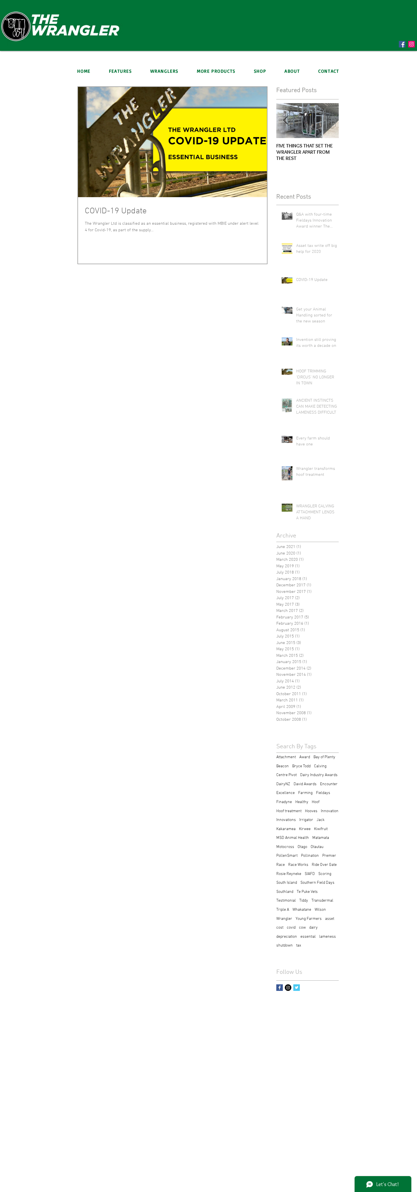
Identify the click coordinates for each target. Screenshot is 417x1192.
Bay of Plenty (324, 757)
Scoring (324, 874)
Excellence (285, 793)
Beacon (282, 766)
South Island (286, 882)
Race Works (298, 864)
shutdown (284, 945)
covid (291, 927)
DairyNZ (283, 784)
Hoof (315, 802)
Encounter (329, 784)
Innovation (329, 811)
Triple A (282, 909)
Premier (329, 855)
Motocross (285, 847)
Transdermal (322, 900)
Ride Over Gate (324, 864)
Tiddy (303, 900)
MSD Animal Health (292, 837)
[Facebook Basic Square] (279, 987)
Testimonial (286, 900)
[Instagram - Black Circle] (288, 987)
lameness (327, 936)
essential (308, 936)
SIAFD (310, 874)
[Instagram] (411, 44)
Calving (320, 766)
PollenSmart (287, 855)
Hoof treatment (289, 811)
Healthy (301, 802)
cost (279, 927)
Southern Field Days (317, 882)
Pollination (310, 855)
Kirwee (305, 829)
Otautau (317, 847)
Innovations (286, 820)
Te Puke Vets (307, 891)
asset (329, 918)
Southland (284, 891)
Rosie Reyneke (288, 874)
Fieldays (323, 793)
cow (302, 927)
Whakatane (301, 909)
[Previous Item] (285, 120)
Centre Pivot (286, 775)
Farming (305, 793)
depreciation (286, 936)
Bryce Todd (301, 766)
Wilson (320, 909)
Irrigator (306, 820)
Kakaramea (286, 829)
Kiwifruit (321, 829)
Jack (321, 820)
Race (280, 864)
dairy (313, 927)
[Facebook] (402, 44)
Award (304, 757)
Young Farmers (309, 918)
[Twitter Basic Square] (296, 987)
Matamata (320, 837)
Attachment (286, 757)
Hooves (311, 811)
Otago (302, 847)
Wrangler (284, 918)
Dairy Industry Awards (319, 775)
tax (298, 945)
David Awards (305, 784)
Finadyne (284, 802)
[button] (164, 71)
